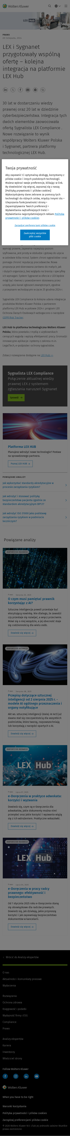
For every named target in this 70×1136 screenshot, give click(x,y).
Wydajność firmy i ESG (15, 1015)
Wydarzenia (9, 985)
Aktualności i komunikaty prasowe (22, 979)
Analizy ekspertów (22, 957)
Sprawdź (14, 397)
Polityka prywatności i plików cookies (25, 1113)
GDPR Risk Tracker (13, 317)
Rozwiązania (10, 996)
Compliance (9, 1022)
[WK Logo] (15, 1087)
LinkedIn (26, 1076)
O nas (6, 972)
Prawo (6, 1028)
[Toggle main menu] (65, 6)
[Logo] (17, 6)
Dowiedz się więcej (20, 633)
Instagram (15, 1076)
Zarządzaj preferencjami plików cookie (35, 225)
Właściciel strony (12, 1058)
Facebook (5, 1076)
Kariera (7, 1045)
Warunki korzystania (14, 1106)
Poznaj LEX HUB (19, 463)
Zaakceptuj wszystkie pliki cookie (35, 235)
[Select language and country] (58, 6)
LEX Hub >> (47, 355)
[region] (35, 202)
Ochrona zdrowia (12, 1002)
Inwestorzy (9, 1051)
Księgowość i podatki (14, 1009)
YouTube (36, 1076)
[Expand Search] (49, 6)
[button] (5, 89)
